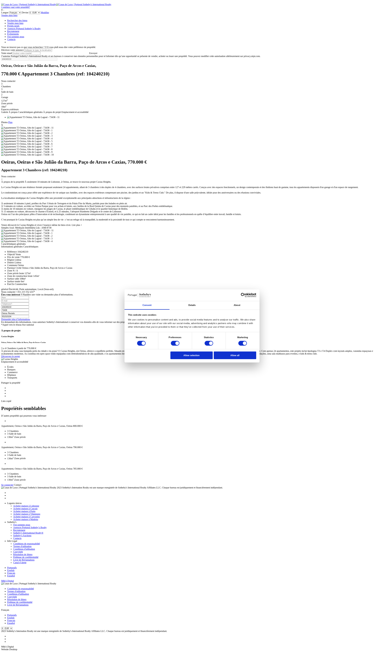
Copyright (18, 551)
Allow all (234, 355)
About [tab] (237, 305)
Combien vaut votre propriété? (15, 7)
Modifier (45, 12)
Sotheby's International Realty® (28, 533)
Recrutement (13, 31)
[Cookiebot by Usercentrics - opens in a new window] (243, 295)
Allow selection (191, 355)
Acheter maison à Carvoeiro (26, 516)
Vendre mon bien (9, 15)
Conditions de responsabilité (26, 543)
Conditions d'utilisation (24, 549)
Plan (10, 122)
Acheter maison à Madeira (25, 519)
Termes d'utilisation (22, 546)
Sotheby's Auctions (22, 535)
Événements (13, 34)
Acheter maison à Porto (24, 511)
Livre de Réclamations (23, 560)
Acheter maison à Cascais (25, 508)
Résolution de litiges (22, 554)
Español (11, 575)
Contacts (11, 39)
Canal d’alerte (19, 562)
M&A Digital (7, 581)
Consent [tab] (147, 305)
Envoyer (93, 53)
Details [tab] (192, 305)
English (10, 570)
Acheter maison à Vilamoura (26, 514)
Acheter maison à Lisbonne (26, 506)
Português (12, 567)
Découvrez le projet (10, 356)
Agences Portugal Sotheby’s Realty (24, 28)
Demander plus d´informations (15, 319)
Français (11, 573)
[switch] (175, 343)
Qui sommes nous (15, 36)
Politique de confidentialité (25, 557)
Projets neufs (13, 26)
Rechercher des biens (17, 20)
